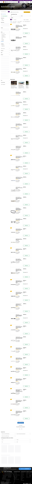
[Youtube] (27, 483)
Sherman (3, 40)
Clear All (11, 21)
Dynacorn (3, 39)
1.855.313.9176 (8, 471)
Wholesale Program (22, 480)
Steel (2, 19)
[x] (28, 483)
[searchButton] (18, 2)
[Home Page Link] (3, 2)
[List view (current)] (11, 19)
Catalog (14, 477)
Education (8, 482)
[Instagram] (25, 483)
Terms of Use (4, 482)
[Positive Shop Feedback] (19, 428)
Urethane (3, 20)
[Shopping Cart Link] (31, 2)
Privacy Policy (2, 482)
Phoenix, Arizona (30, 474)
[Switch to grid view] (12, 19)
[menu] (1, 2)
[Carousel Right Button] (30, 84)
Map (10, 482)
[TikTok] (26, 483)
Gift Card (14, 479)
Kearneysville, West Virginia (30, 475)
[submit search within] (9, 11)
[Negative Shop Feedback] (21, 428)
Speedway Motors (4, 34)
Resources (7, 482)
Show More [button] (2, 41)
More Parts (14, 476)
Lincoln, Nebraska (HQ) (30, 473)
